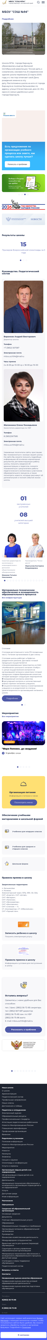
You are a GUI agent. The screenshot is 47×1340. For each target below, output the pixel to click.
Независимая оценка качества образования (22, 1278)
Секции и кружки (10, 1160)
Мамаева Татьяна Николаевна (9, 576)
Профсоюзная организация (14, 1131)
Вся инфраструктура (12, 598)
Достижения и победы (12, 1106)
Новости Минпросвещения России (18, 1125)
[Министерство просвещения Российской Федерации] (23, 1045)
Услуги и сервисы (10, 1166)
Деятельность (8, 1180)
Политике (26, 1327)
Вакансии (6, 1134)
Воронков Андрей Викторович (20, 336)
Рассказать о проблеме (23, 1029)
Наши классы (8, 1103)
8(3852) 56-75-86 (9, 1300)
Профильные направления (14, 1100)
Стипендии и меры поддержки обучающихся (16, 1262)
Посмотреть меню (23, 802)
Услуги (5, 1190)
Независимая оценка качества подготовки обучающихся (21, 1287)
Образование (8, 1223)
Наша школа (7, 1088)
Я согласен (23, 1335)
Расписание (7, 1201)
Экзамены (6, 1157)
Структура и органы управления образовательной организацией (16, 1249)
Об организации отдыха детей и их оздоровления (17, 1176)
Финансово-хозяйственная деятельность (20, 1237)
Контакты (6, 1274)
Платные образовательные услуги (17, 1220)
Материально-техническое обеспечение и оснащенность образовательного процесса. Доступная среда (21, 1256)
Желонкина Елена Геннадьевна (20, 425)
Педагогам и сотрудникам (14, 1110)
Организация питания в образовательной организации (20, 1230)
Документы (7, 1217)
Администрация (9, 1094)
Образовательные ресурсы (14, 1116)
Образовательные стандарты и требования (21, 1226)
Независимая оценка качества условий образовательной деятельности (19, 1282)
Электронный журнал (11, 1113)
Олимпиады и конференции (14, 1163)
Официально (8, 1205)
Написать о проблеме (17, 164)
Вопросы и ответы (10, 1270)
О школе (6, 1091)
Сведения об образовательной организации (16, 1210)
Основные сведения (11, 1214)
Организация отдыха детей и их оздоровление (16, 1171)
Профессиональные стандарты (16, 1119)
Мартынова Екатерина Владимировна (34, 567)
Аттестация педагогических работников (20, 1122)
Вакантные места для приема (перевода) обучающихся (20, 1244)
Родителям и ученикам (12, 1138)
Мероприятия (8, 1148)
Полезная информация (12, 1141)
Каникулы (6, 1154)
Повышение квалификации (14, 1128)
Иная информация (10, 1196)
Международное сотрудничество (17, 1240)
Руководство (7, 1234)
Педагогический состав (12, 1097)
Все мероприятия (10, 716)
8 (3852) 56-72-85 (9, 1308)
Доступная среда (9, 1193)
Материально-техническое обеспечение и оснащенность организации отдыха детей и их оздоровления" (21, 1185)
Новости (6, 1151)
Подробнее (8, 19)
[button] (38, 2)
